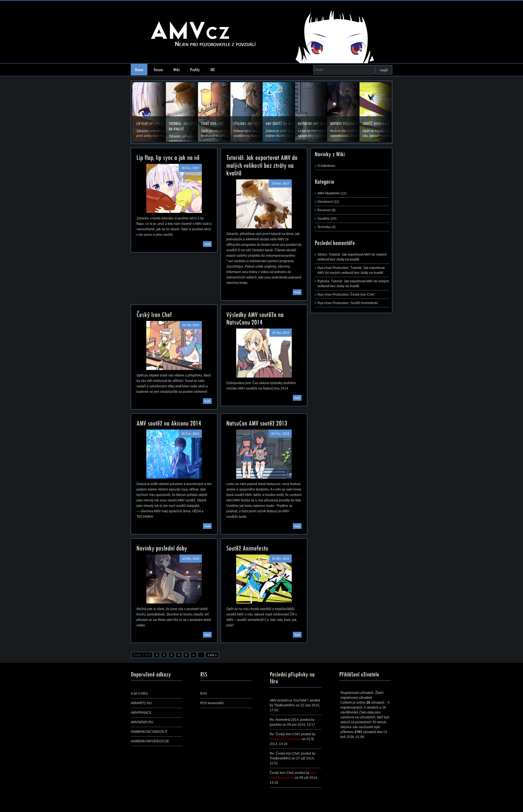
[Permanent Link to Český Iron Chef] (154, 314)
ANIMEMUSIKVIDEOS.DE (150, 741)
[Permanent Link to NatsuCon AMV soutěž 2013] (256, 423)
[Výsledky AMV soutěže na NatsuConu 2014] (264, 353)
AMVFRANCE (141, 713)
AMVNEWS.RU (142, 722)
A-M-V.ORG (139, 693)
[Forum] (158, 69)
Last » (212, 655)
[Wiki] (176, 69)
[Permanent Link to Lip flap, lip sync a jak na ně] (168, 157)
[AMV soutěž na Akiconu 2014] (174, 454)
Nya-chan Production (285, 739)
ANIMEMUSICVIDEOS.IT (149, 732)
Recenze (324, 210)
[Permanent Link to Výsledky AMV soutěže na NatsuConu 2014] (255, 318)
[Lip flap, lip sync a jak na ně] (174, 188)
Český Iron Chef (362, 294)
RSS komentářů (212, 703)
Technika (324, 227)
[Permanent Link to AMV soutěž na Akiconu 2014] (168, 423)
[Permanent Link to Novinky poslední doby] (161, 548)
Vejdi (207, 244)
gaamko (276, 725)
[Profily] (195, 69)
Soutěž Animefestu (364, 303)
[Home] (139, 69)
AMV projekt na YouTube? (289, 700)
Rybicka (323, 281)
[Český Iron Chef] (174, 345)
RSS (203, 693)
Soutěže (323, 218)
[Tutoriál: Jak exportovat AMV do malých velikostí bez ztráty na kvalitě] (264, 203)
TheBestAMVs (284, 705)
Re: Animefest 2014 (284, 720)
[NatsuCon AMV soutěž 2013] (264, 454)
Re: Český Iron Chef (284, 734)
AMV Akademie (328, 193)
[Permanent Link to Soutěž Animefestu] (247, 548)
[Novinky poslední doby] (174, 578)
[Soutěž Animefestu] (264, 578)
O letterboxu (326, 166)
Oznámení (325, 202)
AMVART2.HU (141, 703)
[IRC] (212, 69)
